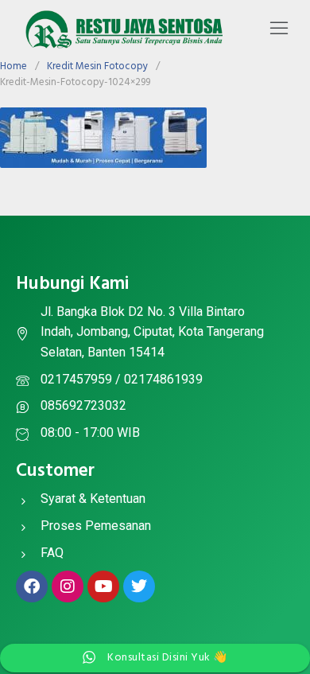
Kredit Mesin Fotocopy (97, 66)
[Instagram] (67, 586)
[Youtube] (103, 586)
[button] (279, 29)
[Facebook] (32, 586)
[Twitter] (139, 586)
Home (13, 66)
